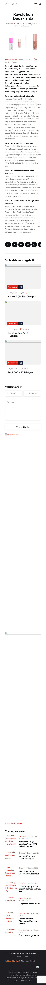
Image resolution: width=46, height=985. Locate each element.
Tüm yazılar (20, 23)
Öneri (21, 868)
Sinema (22, 853)
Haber (21, 883)
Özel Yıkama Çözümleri (29, 935)
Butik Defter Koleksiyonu (21, 372)
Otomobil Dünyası (26, 836)
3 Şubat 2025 (13, 329)
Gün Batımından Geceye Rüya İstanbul (29, 872)
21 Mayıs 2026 (13, 293)
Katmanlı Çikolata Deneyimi (22, 296)
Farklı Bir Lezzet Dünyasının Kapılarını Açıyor (28, 921)
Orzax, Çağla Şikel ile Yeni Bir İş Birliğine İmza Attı (30, 889)
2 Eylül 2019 (12, 368)
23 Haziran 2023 (25, 59)
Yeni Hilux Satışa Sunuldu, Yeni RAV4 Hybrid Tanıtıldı (28, 844)
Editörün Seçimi (25, 898)
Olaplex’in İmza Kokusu (29, 904)
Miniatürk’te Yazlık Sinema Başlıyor (27, 857)
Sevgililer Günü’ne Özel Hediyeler (19, 334)
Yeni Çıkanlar (32, 24)
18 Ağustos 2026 (32, 853)
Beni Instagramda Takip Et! (24, 953)
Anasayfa (9, 24)
